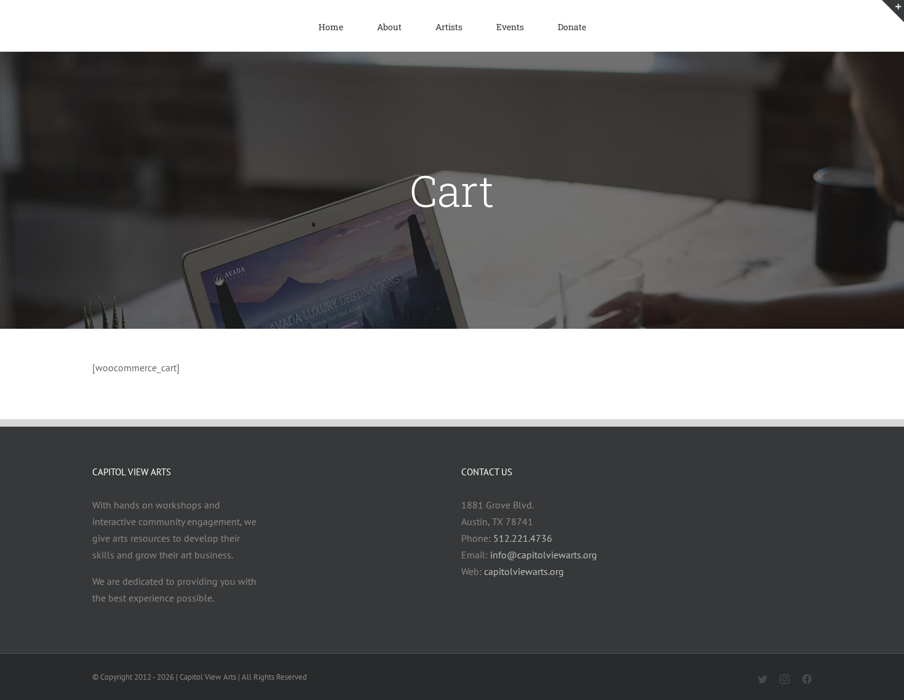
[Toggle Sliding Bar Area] (893, 11)
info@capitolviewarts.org (543, 555)
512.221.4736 (522, 538)
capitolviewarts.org (524, 571)
